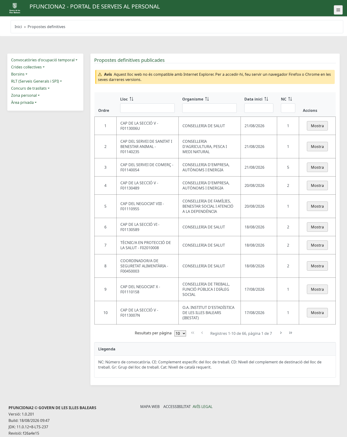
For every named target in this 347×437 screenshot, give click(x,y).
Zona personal (24, 95)
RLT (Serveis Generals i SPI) (35, 81)
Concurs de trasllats (29, 88)
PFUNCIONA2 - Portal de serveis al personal (95, 6)
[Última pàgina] (290, 332)
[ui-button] (338, 10)
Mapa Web (150, 406)
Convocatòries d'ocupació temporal (43, 60)
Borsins (18, 74)
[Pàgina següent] (281, 332)
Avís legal (202, 406)
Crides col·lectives (26, 67)
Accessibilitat (177, 406)
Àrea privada (22, 102)
